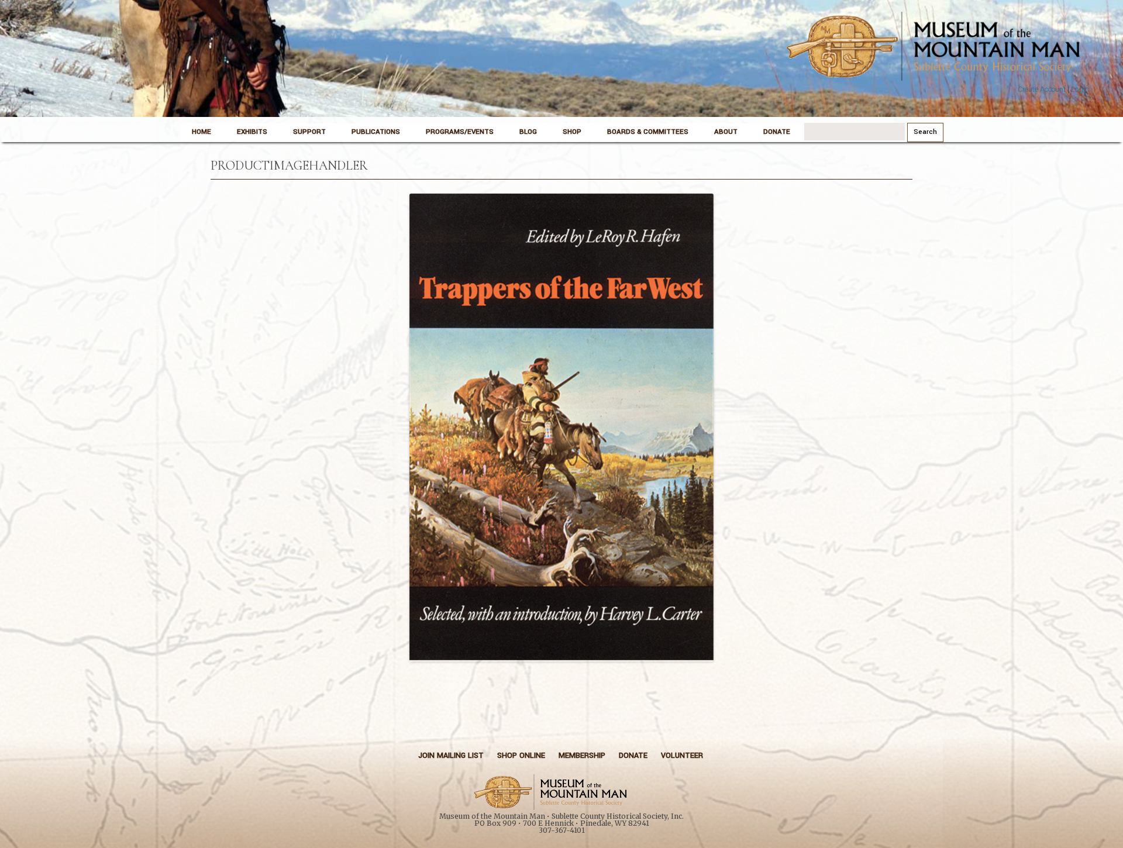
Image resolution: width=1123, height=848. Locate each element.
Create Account (1042, 89)
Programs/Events (460, 132)
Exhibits (252, 132)
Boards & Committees (647, 132)
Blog (528, 132)
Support (309, 132)
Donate (776, 132)
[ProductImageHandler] (561, 427)
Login (1080, 89)
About (726, 132)
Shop (572, 132)
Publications (376, 132)
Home (201, 132)
